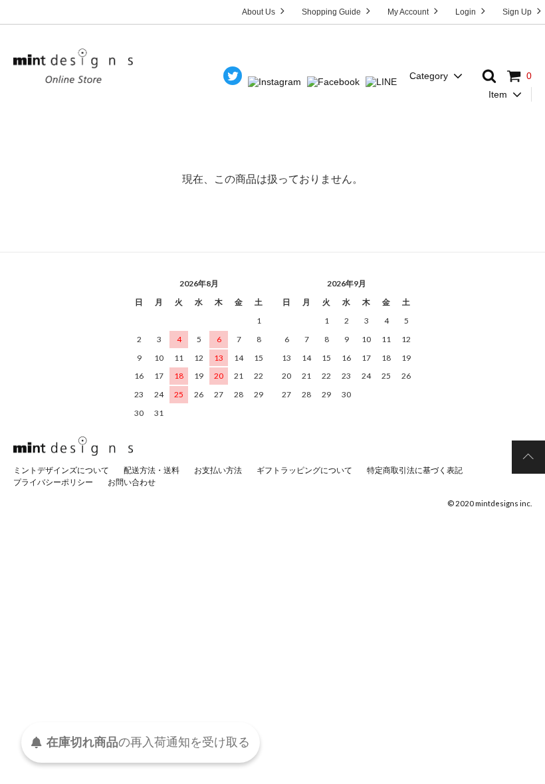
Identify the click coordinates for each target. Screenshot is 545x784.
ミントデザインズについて (61, 470)
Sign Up (518, 12)
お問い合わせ (132, 482)
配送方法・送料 (151, 470)
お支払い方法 (218, 470)
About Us (259, 12)
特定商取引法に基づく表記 (415, 470)
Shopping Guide (332, 12)
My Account (409, 12)
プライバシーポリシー (53, 482)
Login (466, 12)
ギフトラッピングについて (304, 470)
